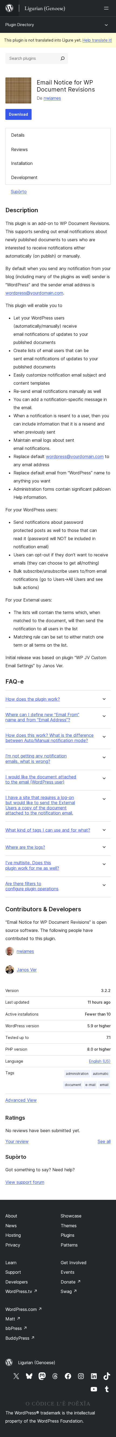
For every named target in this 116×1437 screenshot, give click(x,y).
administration (77, 1074)
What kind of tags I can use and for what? (47, 830)
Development (24, 177)
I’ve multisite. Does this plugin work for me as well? (32, 865)
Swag (69, 1291)
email (104, 1085)
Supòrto (19, 191)
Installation (22, 163)
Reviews (19, 149)
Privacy (12, 1245)
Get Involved (74, 1262)
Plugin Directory (19, 24)
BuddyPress (20, 1338)
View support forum (24, 1182)
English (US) (100, 1061)
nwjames (52, 98)
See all (104, 1141)
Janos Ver (27, 969)
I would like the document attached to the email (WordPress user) (40, 779)
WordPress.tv (21, 1291)
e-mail (90, 1085)
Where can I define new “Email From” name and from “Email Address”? (42, 717)
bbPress (16, 1328)
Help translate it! (97, 40)
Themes (69, 1225)
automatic (100, 1074)
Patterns (69, 1245)
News (11, 1225)
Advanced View (21, 1100)
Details (18, 135)
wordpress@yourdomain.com (34, 293)
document (73, 1085)
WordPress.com (23, 1309)
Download (18, 114)
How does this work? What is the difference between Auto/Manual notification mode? (49, 738)
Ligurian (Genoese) (36, 1362)
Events (67, 1272)
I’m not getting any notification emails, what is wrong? (36, 758)
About (11, 1216)
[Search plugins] (62, 58)
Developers (16, 1282)
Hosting (13, 1235)
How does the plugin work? (32, 699)
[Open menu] (107, 8)
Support (13, 1272)
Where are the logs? (25, 847)
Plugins (67, 1235)
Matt (13, 1319)
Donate (71, 1282)
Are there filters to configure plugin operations (32, 886)
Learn (10, 1262)
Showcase (71, 1216)
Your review (17, 1141)
